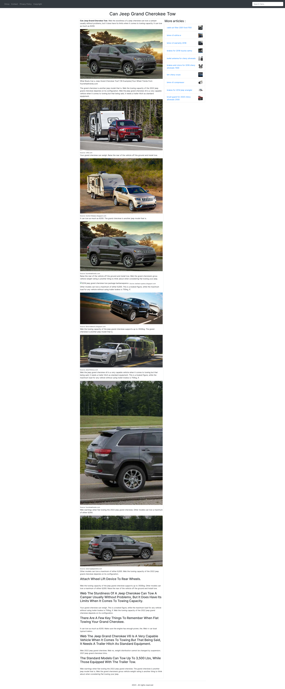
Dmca (6, 4)
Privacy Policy (26, 4)
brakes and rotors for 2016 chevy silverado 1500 (181, 66)
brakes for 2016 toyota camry (179, 51)
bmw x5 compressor (175, 82)
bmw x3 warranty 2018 (176, 43)
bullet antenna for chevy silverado (181, 58)
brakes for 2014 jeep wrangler (179, 90)
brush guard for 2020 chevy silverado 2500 (179, 98)
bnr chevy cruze (173, 75)
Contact (14, 4)
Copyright (37, 4)
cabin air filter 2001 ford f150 (179, 27)
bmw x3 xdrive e (174, 35)
